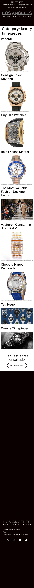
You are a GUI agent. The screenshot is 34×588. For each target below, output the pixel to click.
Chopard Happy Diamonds (12, 266)
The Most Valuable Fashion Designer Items (14, 191)
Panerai (6, 39)
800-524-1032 (14, 530)
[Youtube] (20, 540)
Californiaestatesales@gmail (13, 534)
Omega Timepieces (15, 328)
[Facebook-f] (14, 540)
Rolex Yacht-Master (15, 152)
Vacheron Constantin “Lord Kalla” (16, 226)
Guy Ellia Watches (13, 115)
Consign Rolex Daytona (11, 77)
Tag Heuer (8, 304)
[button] (17, 21)
